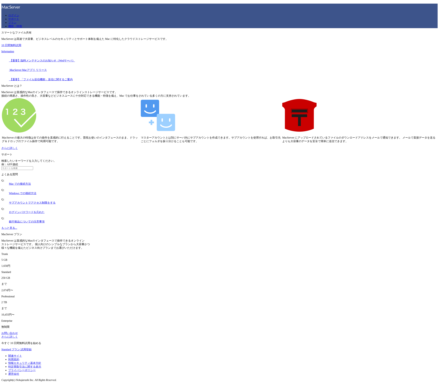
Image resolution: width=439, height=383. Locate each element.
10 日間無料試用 (11, 45)
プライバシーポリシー (22, 370)
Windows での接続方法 (22, 193)
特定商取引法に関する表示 (24, 366)
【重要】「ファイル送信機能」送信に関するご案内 (41, 79)
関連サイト (15, 355)
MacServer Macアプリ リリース (28, 69)
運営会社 (13, 373)
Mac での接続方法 (20, 183)
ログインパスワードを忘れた (27, 212)
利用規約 (13, 359)
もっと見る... (9, 227)
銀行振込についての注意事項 (27, 221)
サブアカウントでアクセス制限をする (32, 202)
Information (7, 51)
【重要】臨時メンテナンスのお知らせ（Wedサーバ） (42, 60)
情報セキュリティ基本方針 (24, 363)
